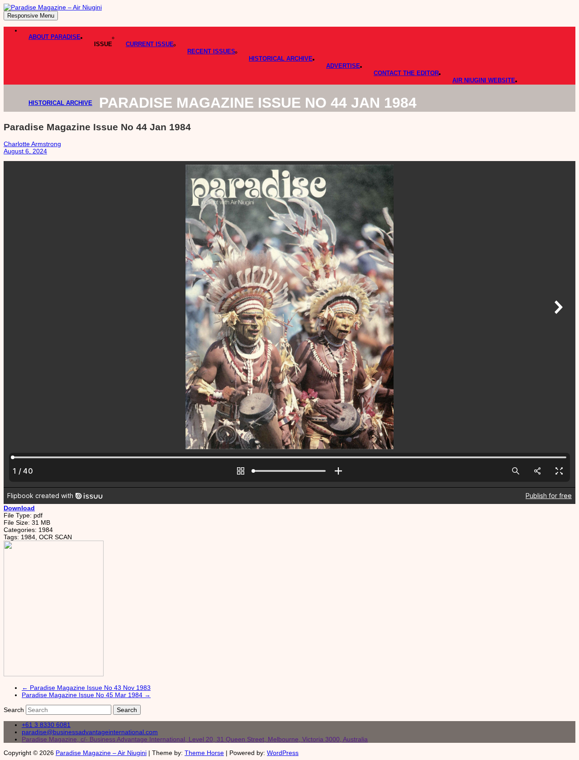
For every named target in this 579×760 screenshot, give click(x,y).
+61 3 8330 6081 (46, 724)
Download (19, 508)
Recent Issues (211, 51)
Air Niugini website (483, 80)
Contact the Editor (406, 73)
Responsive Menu (30, 15)
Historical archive (60, 103)
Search (15, 709)
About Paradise (54, 36)
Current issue (150, 44)
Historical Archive (281, 58)
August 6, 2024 (25, 151)
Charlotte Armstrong (32, 143)
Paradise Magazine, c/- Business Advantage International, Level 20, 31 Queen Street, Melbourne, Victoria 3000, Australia (195, 739)
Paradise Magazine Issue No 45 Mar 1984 (86, 694)
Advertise (343, 65)
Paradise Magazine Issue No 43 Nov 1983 (86, 687)
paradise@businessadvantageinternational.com (90, 732)
